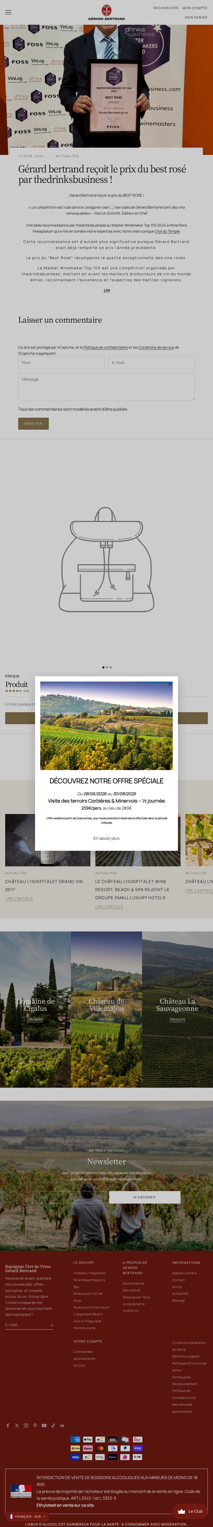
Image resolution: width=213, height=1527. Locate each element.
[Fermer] (170, 684)
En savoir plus (106, 838)
